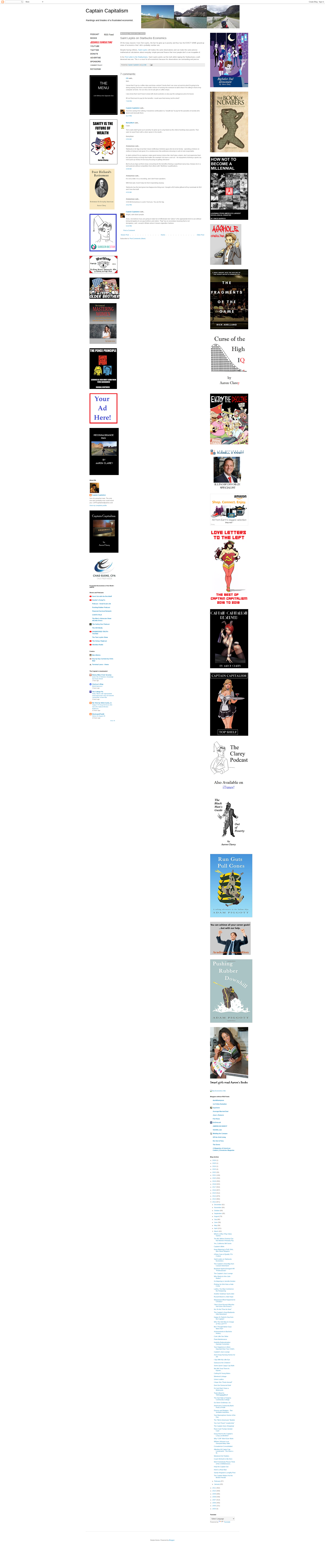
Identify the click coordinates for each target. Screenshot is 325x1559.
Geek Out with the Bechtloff (102, 596)
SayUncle (216, 1108)
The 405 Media (97, 628)
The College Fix (97, 692)
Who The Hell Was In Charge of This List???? (224, 1323)
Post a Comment (129, 230)
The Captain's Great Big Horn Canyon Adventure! (224, 1265)
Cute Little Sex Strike (221, 1336)
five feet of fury (218, 1141)
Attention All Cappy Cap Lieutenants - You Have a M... (223, 1451)
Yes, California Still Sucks (222, 1243)
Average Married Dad (220, 1111)
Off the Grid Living (219, 1137)
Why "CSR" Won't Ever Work (223, 1439)
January (217, 1484)
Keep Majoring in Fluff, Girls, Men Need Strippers (223, 1250)
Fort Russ (216, 1119)
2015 (214, 1193)
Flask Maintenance (220, 1339)
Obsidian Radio (97, 645)
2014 (214, 1196)
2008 (214, 1497)
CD (127, 78)
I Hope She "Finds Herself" (223, 1382)
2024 (214, 1166)
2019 (214, 1181)
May (215, 1225)
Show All (112, 720)
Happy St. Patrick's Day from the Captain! (223, 1318)
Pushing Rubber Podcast (101, 607)
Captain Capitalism (107, 10)
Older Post (200, 235)
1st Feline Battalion (220, 1104)
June (216, 1222)
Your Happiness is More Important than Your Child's (224, 1348)
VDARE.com (217, 1130)
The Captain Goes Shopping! (224, 1426)
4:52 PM (129, 205)
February (217, 1481)
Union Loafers (219, 1379)
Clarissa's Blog (97, 684)
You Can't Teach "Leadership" (224, 1423)
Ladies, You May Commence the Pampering (224, 1290)
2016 (214, 1190)
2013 (214, 1199)
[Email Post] (151, 65)
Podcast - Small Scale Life (101, 604)
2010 (214, 1491)
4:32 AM (129, 192)
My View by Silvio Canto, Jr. (102, 703)
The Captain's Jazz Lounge (223, 1273)
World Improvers (97, 686)
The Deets (216, 1145)
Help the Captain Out (221, 1467)
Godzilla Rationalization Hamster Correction (222, 1343)
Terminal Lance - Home (100, 664)
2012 (214, 1202)
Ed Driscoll (217, 1122)
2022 (214, 1172)
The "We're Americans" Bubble (224, 1420)
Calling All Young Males (222, 1373)
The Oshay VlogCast (99, 641)
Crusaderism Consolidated (223, 1446)
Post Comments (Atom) (137, 238)
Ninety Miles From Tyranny (101, 675)
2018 (214, 1184)
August (216, 1216)
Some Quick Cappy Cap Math (224, 1366)
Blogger (171, 1540)
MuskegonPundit (98, 714)
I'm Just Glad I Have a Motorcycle (221, 1389)
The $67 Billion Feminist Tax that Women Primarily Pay (224, 1239)
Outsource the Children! (222, 1363)
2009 (214, 1494)
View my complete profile (98, 505)
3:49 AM (129, 169)
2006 (214, 1503)
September (218, 1213)
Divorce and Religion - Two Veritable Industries (223, 1411)
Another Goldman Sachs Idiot (224, 1294)
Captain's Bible (219, 1246)
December (218, 1205)
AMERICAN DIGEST (220, 1126)
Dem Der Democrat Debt (222, 1385)
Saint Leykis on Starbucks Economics (223, 1260)
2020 (214, 1178)
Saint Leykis (142, 50)
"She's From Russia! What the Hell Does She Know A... (224, 1305)
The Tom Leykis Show (100, 637)
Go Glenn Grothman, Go (222, 1403)
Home (163, 235)
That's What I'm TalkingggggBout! (221, 1394)
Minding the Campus (220, 1133)
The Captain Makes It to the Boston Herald (223, 1476)
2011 (214, 1488)
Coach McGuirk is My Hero (223, 1459)
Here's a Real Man (220, 1470)
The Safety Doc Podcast (101, 624)
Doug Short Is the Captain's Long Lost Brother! (223, 1434)
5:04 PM (129, 226)
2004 (214, 1509)
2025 (214, 1163)
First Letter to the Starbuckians (136, 57)
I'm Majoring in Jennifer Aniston (224, 1281)
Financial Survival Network (101, 611)
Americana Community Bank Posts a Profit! (224, 1406)
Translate (227, 1522)
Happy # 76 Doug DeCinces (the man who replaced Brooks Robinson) (102, 706)
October (217, 1210)
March (216, 1231)
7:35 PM (129, 101)
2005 (214, 1506)
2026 (214, 1160)
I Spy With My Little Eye (222, 1360)
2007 (214, 1500)
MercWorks (96, 655)
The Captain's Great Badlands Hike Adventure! (224, 1313)
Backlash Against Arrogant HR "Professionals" (224, 1269)
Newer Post (125, 235)
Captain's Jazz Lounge (222, 1352)
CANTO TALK (97, 615)
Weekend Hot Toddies (221, 1456)
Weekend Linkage (220, 1376)
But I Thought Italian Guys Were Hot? (223, 1327)
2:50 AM (129, 139)
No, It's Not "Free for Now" (223, 1309)
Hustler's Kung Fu (98, 600)
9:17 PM (129, 116)
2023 (214, 1169)
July (215, 1219)
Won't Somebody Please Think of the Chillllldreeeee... (224, 1463)
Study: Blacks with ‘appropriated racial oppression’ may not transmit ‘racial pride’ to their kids (103, 695)
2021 (214, 1175)
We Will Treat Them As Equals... (221, 1369)
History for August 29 (98, 716)
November (218, 1207)
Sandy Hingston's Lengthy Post (224, 1473)
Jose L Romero (218, 1115)
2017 (214, 1187)
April (216, 1228)
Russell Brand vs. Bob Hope (223, 1297)
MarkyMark (130, 123)
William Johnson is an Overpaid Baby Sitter (222, 1442)
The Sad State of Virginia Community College (222, 1399)
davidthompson (218, 1100)
